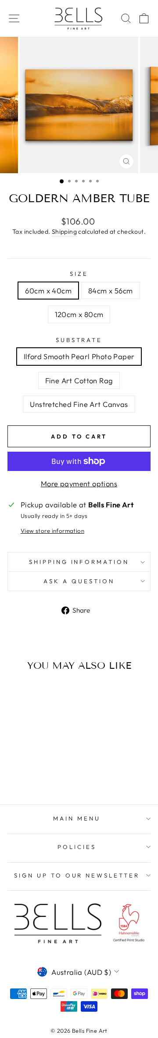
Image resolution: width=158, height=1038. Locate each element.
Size (79, 273)
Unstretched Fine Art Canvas (79, 404)
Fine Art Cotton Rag (79, 380)
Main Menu (77, 818)
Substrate (79, 339)
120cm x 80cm (79, 314)
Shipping (64, 231)
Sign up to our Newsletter (77, 875)
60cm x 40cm (48, 290)
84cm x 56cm (110, 290)
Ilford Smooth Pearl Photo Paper (79, 356)
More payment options (79, 483)
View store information (52, 530)
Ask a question (79, 581)
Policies (76, 846)
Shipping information (79, 561)
